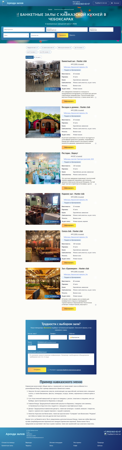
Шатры (100, 445)
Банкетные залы (7, 445)
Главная (50, 9)
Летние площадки (55, 442)
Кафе (75, 445)
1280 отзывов (78, 64)
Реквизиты (29, 433)
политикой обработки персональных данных (69, 369)
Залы (51, 445)
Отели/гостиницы (8, 442)
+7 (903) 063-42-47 (81, 4)
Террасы (28, 445)
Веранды (29, 442)
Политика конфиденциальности (35, 437)
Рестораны (77, 442)
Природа (100, 442)
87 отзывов (78, 156)
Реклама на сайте (31, 435)
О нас (28, 432)
